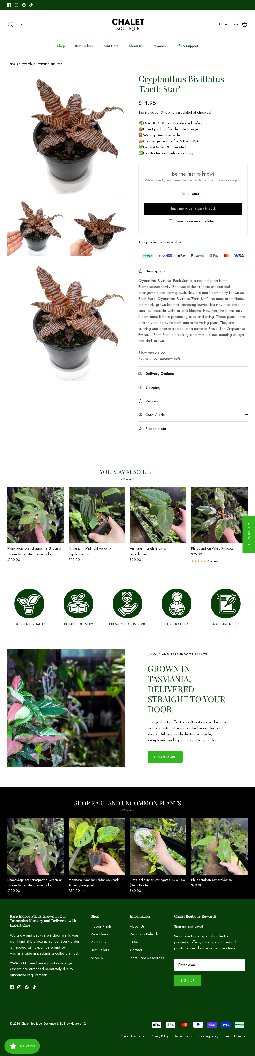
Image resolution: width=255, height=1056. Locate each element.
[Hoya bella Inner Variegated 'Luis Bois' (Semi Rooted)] (158, 846)
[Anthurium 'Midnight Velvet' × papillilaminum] (97, 515)
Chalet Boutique (31, 1023)
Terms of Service (234, 1036)
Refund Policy (183, 1036)
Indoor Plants (101, 926)
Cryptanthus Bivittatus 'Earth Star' (40, 64)
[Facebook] (9, 5)
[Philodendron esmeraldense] (219, 846)
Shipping (168, 112)
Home (11, 64)
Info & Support (187, 45)
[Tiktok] (31, 5)
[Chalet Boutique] (127, 24)
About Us (135, 45)
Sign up (187, 980)
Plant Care (111, 45)
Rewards (159, 45)
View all (127, 479)
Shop (61, 45)
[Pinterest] (24, 5)
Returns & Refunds (144, 934)
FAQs (134, 942)
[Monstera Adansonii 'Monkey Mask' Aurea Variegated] (97, 846)
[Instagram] (16, 5)
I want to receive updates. (195, 221)
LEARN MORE (165, 756)
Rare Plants (99, 934)
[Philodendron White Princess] (219, 515)
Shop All (97, 958)
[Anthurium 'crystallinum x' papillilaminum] (158, 515)
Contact (136, 950)
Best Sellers (84, 45)
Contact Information (133, 1036)
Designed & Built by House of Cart (66, 1023)
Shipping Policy (208, 1036)
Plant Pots (98, 942)
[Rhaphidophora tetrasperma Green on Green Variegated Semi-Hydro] (35, 515)
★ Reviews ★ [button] (248, 534)
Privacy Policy (159, 1036)
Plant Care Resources (147, 958)
